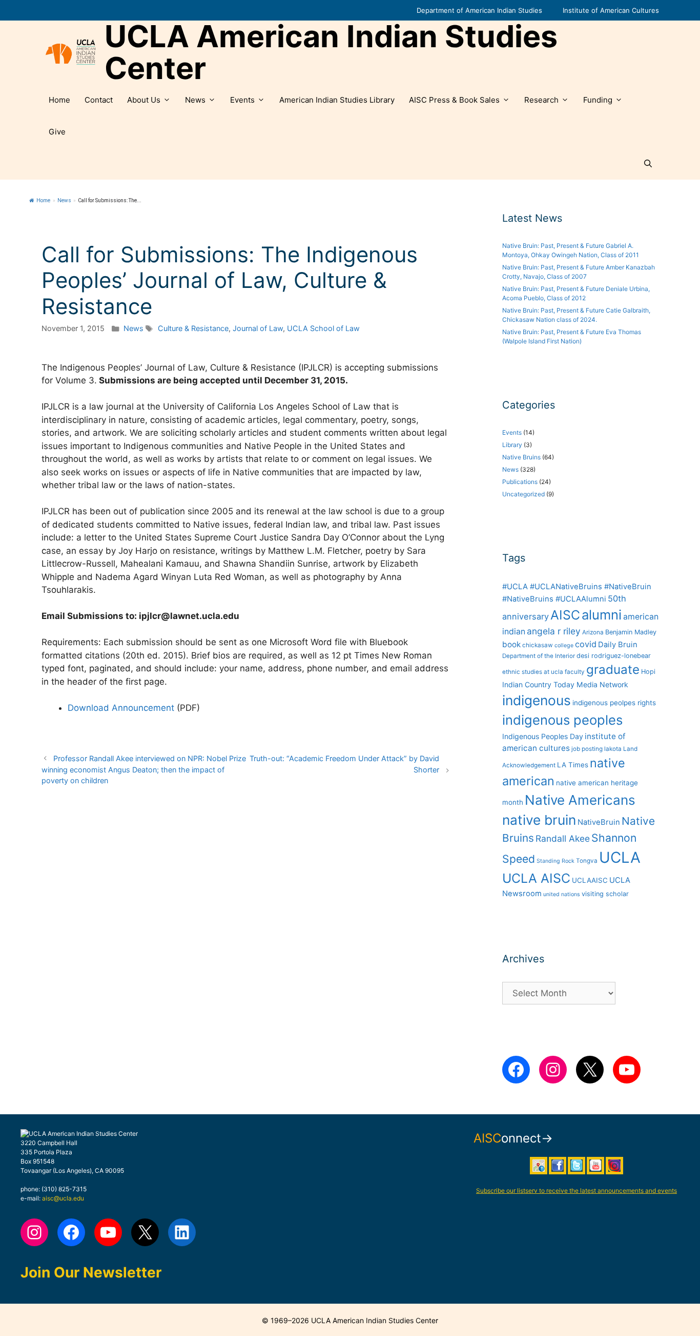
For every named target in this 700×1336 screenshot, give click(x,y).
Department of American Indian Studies (479, 10)
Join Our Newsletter (90, 1272)
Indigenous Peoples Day (542, 736)
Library (512, 445)
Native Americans (580, 800)
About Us (143, 100)
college (563, 645)
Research (541, 100)
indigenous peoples (562, 720)
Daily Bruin (617, 644)
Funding (597, 100)
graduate (613, 669)
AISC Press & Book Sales (454, 100)
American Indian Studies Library (337, 100)
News (195, 100)
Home (59, 100)
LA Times (572, 765)
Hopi (648, 671)
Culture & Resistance (193, 328)
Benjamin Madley (630, 632)
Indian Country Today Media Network (565, 684)
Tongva (587, 860)
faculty (575, 671)
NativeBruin (599, 822)
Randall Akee (563, 838)
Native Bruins (521, 457)
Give (57, 132)
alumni (602, 615)
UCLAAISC (590, 880)
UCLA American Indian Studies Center (331, 52)
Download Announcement (121, 708)
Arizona (593, 632)
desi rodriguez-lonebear (614, 656)
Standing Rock (555, 861)
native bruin (539, 820)
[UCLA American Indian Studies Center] (70, 52)
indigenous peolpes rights (614, 703)
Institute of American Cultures (611, 10)
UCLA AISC (536, 878)
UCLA (620, 857)
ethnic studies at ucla (532, 671)
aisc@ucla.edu (63, 1198)
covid (585, 644)
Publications (520, 482)
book (511, 644)
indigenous (536, 700)
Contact (99, 100)
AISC (565, 615)
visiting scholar (605, 894)
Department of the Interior (538, 656)
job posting (587, 748)
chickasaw (537, 645)
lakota (613, 748)
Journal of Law (258, 328)
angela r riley (554, 631)
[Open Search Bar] (648, 164)
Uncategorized (523, 494)
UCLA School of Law (323, 328)
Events (242, 100)
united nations (561, 894)
